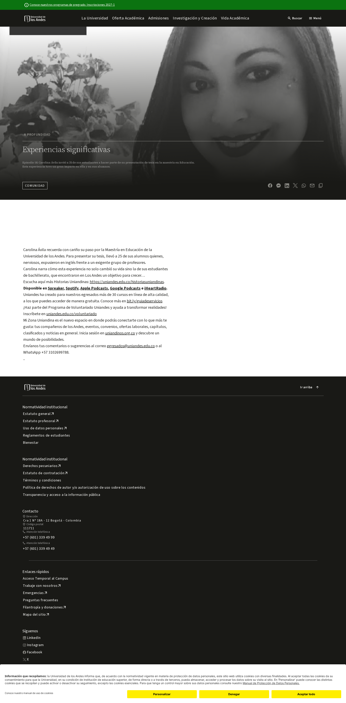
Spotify (72, 288)
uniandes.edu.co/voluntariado (71, 314)
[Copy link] (321, 186)
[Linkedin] (287, 186)
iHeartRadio (155, 288)
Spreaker (56, 288)
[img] (35, 18)
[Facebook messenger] (279, 186)
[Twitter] (295, 186)
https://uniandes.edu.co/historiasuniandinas (127, 282)
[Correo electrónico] (312, 186)
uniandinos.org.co (120, 333)
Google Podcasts (125, 288)
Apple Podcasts (94, 288)
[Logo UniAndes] (35, 18)
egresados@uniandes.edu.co (131, 346)
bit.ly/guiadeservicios (144, 301)
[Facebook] (270, 186)
